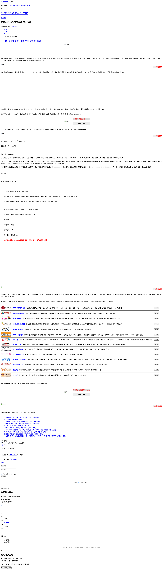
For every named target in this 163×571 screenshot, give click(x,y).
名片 (5, 33)
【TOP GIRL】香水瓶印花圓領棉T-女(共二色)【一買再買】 (21, 417)
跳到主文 (3, 18)
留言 (15, 455)
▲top (2, 462)
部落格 (6, 31)
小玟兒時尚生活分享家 (14, 13)
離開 (10, 567)
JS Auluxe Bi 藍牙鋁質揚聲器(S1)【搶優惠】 (17, 426)
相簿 (5, 29)
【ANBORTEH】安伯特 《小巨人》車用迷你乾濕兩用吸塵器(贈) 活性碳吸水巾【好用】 (30, 430)
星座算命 (14, 459)
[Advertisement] (67, 88)
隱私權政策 (91, 547)
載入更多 (3, 466)
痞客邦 (12, 455)
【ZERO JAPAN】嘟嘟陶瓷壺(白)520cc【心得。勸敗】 (20, 428)
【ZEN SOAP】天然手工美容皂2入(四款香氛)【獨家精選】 (21, 423)
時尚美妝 (14, 26)
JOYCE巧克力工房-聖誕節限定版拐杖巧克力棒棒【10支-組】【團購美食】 (26, 432)
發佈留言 (3, 476)
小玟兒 (3, 445)
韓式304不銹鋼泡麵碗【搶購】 (13, 419)
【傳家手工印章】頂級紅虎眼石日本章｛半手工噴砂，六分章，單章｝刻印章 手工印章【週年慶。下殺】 (35, 436)
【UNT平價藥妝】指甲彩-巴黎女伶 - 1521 (22, 41)
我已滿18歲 (4, 567)
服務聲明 (97, 547)
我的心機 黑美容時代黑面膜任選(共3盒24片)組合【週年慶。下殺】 (24, 434)
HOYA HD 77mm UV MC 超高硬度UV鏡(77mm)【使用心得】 (22, 421)
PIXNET (69, 547)
